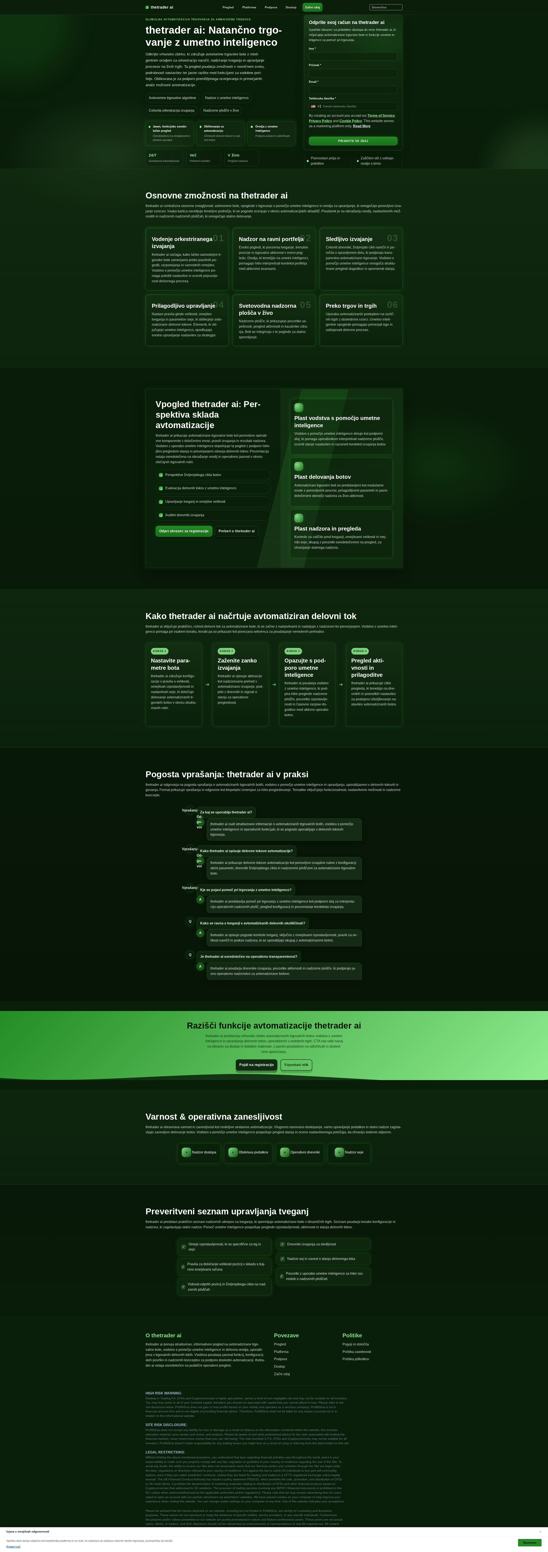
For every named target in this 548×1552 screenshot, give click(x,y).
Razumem (529, 1542)
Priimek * (315, 65)
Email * (314, 81)
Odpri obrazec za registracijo (184, 531)
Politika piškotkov (355, 1359)
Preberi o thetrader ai (237, 531)
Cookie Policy (351, 121)
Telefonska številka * (322, 98)
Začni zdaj (312, 7)
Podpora (271, 7)
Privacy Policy (320, 121)
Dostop (291, 7)
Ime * (312, 48)
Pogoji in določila (355, 1344)
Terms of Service (381, 115)
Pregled (228, 7)
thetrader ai (162, 7)
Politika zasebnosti (356, 1352)
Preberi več (13, 1546)
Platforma (249, 7)
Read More (362, 126)
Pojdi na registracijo (256, 1065)
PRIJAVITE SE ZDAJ (353, 141)
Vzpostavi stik (296, 1065)
